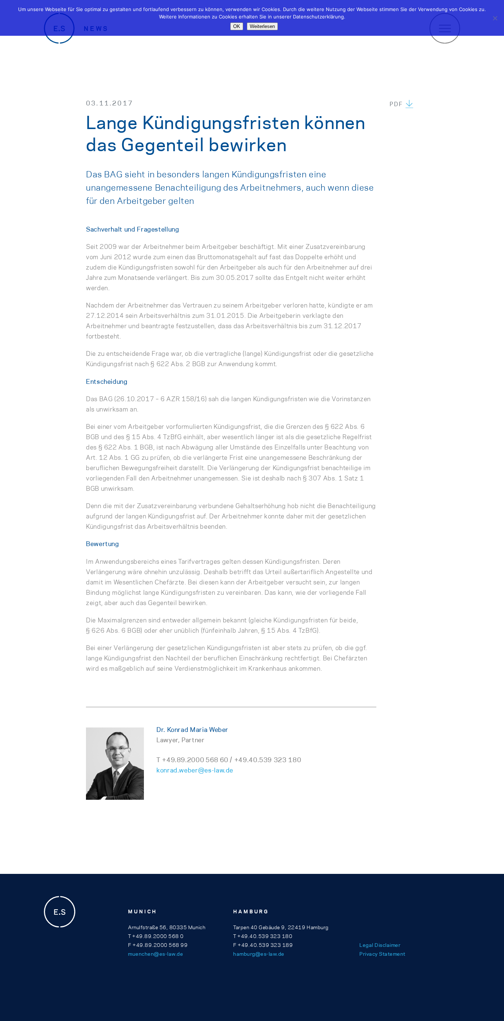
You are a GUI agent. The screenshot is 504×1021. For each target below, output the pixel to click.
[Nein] (494, 18)
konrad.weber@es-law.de (194, 770)
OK (236, 26)
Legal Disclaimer (379, 945)
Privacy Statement (382, 954)
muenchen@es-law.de (155, 954)
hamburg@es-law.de (258, 954)
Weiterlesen (262, 26)
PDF (396, 104)
